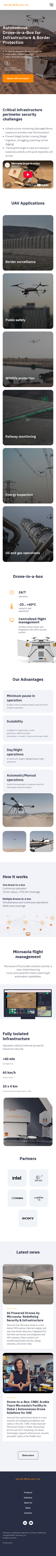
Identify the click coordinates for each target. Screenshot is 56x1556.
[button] (18, 78)
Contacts (28, 1513)
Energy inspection (19, 495)
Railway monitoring (20, 436)
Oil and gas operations (22, 553)
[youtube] (31, 1523)
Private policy (7, 1543)
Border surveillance (20, 262)
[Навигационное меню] (51, 5)
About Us (28, 1503)
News (28, 1508)
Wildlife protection (20, 378)
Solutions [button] (28, 1497)
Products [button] (28, 1492)
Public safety (15, 320)
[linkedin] (25, 1523)
